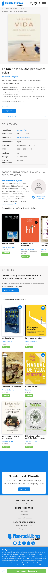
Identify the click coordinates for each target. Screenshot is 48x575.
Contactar (24, 515)
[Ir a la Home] (2, 9)
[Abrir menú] (44, 3)
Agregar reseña (8, 111)
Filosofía (20, 130)
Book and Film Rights (24, 525)
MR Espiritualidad (23, 137)
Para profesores (24, 529)
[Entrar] (39, 3)
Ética (25, 130)
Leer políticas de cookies (33, 565)
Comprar (6, 252)
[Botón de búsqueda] (31, 3)
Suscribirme (24, 489)
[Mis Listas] (35, 3)
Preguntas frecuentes (24, 518)
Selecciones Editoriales (24, 504)
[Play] (20, 307)
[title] (24, 537)
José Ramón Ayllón (12, 180)
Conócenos (24, 511)
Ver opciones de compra (26, 571)
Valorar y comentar (10, 290)
